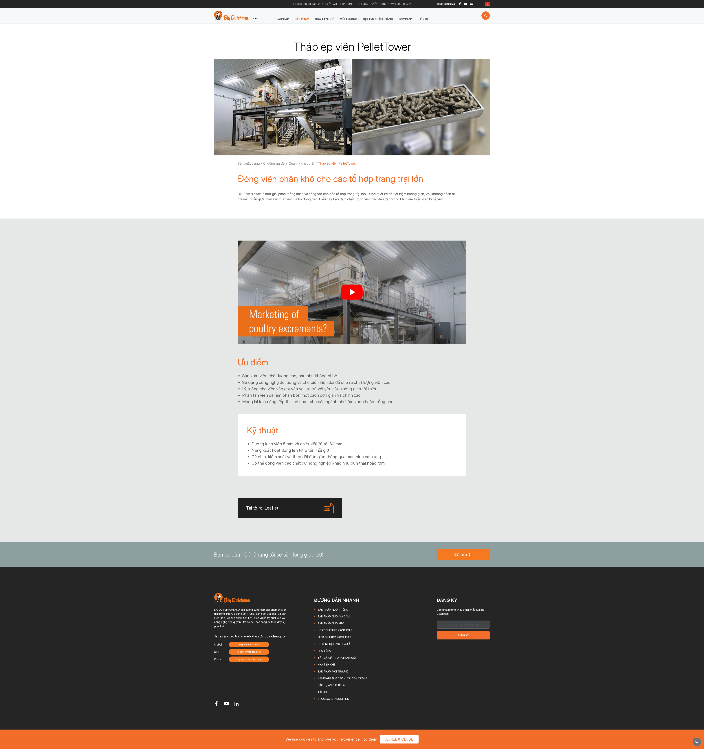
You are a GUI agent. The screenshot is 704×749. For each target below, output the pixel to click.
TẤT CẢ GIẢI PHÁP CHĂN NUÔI (337, 657)
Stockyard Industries (333, 698)
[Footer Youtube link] (226, 704)
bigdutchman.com (249, 644)
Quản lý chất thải (301, 163)
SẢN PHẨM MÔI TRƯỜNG (333, 671)
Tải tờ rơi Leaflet (262, 508)
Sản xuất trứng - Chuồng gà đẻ (261, 163)
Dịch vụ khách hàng (378, 19)
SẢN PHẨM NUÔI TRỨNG (333, 609)
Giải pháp (282, 19)
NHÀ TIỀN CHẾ (324, 19)
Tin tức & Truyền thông (371, 4)
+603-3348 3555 (446, 4)
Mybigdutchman (401, 4)
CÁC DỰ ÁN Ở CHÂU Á (331, 685)
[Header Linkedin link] (471, 4)
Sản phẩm (302, 19)
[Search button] (485, 15)
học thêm (369, 739)
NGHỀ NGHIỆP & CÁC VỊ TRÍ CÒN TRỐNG (342, 678)
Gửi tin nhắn (463, 554)
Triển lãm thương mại (338, 4)
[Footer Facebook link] (216, 704)
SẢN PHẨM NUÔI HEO (331, 623)
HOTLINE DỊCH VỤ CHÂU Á (334, 644)
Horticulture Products (335, 630)
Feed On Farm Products (334, 637)
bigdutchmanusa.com (249, 651)
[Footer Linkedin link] (236, 704)
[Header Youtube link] (465, 4)
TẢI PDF (323, 692)
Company (406, 19)
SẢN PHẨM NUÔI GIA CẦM (334, 616)
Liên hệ (424, 19)
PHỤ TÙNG (324, 650)
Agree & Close (399, 739)
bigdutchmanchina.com (249, 659)
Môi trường (348, 19)
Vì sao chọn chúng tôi (306, 4)
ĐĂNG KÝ (463, 635)
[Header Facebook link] (459, 4)
